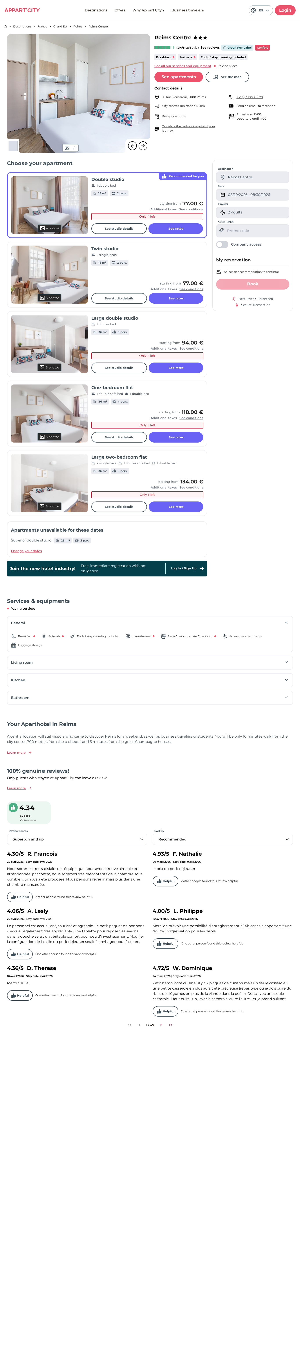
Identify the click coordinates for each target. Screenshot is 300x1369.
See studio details (119, 229)
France (42, 26)
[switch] (238, 244)
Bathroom (20, 698)
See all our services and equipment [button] (182, 66)
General (18, 623)
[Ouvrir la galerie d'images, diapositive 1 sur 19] (78, 93)
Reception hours (174, 116)
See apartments (178, 76)
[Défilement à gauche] (132, 145)
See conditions (191, 209)
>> (171, 1025)
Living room (22, 662)
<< (129, 1025)
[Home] (5, 26)
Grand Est (60, 26)
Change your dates (26, 551)
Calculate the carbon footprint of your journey (188, 128)
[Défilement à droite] (143, 145)
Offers (119, 10)
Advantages (226, 221)
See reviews (210, 47)
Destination (225, 168)
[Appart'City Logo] (22, 10)
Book (252, 283)
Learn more (16, 753)
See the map (231, 77)
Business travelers (188, 10)
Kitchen (18, 680)
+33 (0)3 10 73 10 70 (250, 97)
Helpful (23, 897)
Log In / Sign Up (184, 568)
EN (261, 10)
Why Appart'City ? (148, 10)
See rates (175, 229)
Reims (77, 26)
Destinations (96, 10)
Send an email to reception (256, 106)
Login (285, 10)
